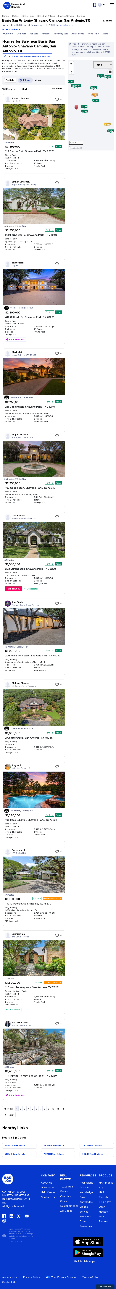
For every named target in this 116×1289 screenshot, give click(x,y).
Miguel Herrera (20, 434)
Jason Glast (18, 515)
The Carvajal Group (20, 937)
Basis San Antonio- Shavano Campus (55, 16)
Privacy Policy (31, 1277)
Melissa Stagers (20, 683)
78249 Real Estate (92, 1154)
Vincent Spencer (21, 98)
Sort (24, 89)
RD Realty (16, 101)
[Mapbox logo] (75, 148)
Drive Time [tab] (93, 33)
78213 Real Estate (15, 1145)
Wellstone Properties (21, 1025)
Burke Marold (19, 850)
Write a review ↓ (11, 29)
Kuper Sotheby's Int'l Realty (24, 184)
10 (53, 1109)
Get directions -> (64, 25)
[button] (103, 4)
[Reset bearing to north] (71, 72)
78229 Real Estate (54, 1145)
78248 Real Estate (54, 1154)
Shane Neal (18, 262)
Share (59, 88)
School (5, 16)
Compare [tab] (21, 33)
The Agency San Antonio (23, 437)
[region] (91, 105)
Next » (11, 1115)
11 (58, 1109)
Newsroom (47, 1187)
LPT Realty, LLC (19, 853)
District (15, 16)
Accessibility (9, 1277)
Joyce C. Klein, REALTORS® (24, 355)
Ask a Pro (85, 1187)
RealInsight (86, 1182)
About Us (46, 1182)
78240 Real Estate (15, 1154)
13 (5, 1115)
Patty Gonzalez (20, 1022)
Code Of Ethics (15, 1241)
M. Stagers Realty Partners (24, 686)
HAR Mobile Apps (84, 1261)
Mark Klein (17, 352)
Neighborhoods (69, 1205)
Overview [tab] (8, 33)
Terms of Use (90, 1277)
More (107, 33)
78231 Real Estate (92, 1145)
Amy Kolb (16, 765)
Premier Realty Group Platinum (25, 605)
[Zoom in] (71, 63)
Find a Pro (105, 1201)
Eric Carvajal (18, 934)
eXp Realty (17, 265)
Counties (65, 1196)
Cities (63, 1201)
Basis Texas (28, 16)
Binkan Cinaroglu (21, 181)
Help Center (48, 1192)
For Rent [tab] (46, 33)
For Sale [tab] (34, 33)
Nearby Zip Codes (14, 1137)
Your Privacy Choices (63, 1277)
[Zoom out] (71, 68)
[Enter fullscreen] (110, 72)
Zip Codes (66, 1210)
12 (63, 1109)
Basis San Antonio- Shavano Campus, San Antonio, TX (46, 20)
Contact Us (48, 1197)
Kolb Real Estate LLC (21, 768)
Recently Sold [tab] (61, 33)
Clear (38, 80)
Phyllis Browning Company (24, 518)
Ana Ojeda (17, 602)
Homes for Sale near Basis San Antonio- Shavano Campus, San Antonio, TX (29, 46)
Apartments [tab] (77, 33)
